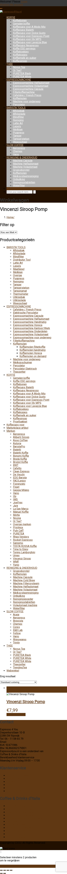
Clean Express (21, 471)
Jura (15, 505)
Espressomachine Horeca (27, 325)
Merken (11, 430)
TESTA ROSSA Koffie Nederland (25, 818)
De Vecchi (19, 474)
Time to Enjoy (20, 549)
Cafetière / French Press (27, 95)
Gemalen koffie (21, 23)
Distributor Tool (22, 259)
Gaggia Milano (21, 490)
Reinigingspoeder (23, 599)
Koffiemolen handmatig (33, 350)
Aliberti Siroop (21, 437)
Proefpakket (20, 421)
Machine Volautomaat (25, 166)
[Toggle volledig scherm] (4, 870)
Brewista (18, 620)
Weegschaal (20, 142)
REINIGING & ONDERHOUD (22, 157)
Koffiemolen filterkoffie (32, 346)
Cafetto (17, 468)
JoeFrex (17, 502)
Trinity (16, 642)
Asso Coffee (20, 440)
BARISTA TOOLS (16, 107)
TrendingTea (20, 667)
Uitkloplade (19, 300)
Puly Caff (18, 530)
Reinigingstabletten (24, 182)
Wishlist (5, 4)
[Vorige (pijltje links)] (1, 873)
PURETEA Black (22, 73)
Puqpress (18, 132)
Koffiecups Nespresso (26, 45)
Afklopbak (19, 110)
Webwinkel (13, 670)
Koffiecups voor (15, 424)
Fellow (17, 633)
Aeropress (19, 148)
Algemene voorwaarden (20, 775)
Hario (16, 154)
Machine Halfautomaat (25, 163)
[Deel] (8, 870)
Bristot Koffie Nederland (20, 812)
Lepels (17, 126)
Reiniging (18, 120)
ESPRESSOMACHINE (19, 79)
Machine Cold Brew (24, 580)
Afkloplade (19, 113)
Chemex (17, 151)
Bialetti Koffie (20, 452)
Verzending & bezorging (20, 791)
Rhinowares (19, 639)
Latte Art (18, 123)
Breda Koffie (20, 459)
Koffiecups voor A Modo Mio (29, 26)
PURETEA (18, 533)
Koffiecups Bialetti (23, 29)
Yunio (16, 564)
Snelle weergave (16, 714)
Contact (11, 781)
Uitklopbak (19, 297)
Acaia (16, 614)
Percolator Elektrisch (25, 368)
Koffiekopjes (20, 54)
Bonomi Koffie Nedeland (20, 815)
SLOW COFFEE (15, 145)
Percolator (19, 104)
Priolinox (18, 527)
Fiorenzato (19, 483)
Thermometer (20, 294)
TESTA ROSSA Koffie (25, 546)
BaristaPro (19, 446)
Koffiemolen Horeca (31, 353)
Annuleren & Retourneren (20, 778)
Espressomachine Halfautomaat (31, 82)
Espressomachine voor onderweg (32, 337)
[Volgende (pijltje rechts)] (4, 873)
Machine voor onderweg (26, 101)
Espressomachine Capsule (28, 89)
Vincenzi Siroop (22, 558)
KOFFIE (11, 17)
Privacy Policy (15, 787)
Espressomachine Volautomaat (30, 85)
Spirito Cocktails (16, 837)
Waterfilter (19, 185)
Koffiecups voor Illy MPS (27, 39)
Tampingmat (20, 290)
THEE (10, 64)
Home (10, 217)
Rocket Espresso (23, 539)
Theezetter (19, 371)
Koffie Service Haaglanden (21, 827)
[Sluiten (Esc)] (11, 870)
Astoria (17, 443)
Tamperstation (21, 138)
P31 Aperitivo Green (18, 834)
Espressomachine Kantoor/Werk (31, 328)
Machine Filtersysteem (26, 583)
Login (24, 1)
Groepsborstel (21, 170)
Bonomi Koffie (21, 455)
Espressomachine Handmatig (29, 322)
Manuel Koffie (21, 511)
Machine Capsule (23, 160)
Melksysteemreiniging (26, 176)
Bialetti (17, 449)
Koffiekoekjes (21, 51)
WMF (16, 561)
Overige (17, 275)
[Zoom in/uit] (1, 870)
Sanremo (18, 543)
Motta (16, 515)
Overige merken (22, 524)
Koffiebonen (20, 20)
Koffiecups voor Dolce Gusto (29, 33)
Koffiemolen (20, 98)
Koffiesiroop (20, 61)
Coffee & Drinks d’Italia (20, 805)
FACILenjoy (19, 480)
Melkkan (18, 129)
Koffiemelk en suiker (24, 57)
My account (16, 4)
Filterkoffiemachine (24, 92)
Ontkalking (19, 179)
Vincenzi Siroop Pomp (26, 701)
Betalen (11, 784)
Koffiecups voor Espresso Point (31, 36)
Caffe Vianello (15, 821)
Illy (14, 496)
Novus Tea (19, 67)
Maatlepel (18, 269)
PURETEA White (22, 76)
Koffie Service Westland (20, 830)
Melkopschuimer (22, 362)
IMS (15, 499)
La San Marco (20, 508)
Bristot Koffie (20, 462)
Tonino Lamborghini (24, 552)
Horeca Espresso (16, 824)
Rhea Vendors (21, 536)
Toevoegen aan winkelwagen (23, 688)
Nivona (17, 518)
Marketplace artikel (17, 427)
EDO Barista (20, 477)
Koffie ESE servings (24, 48)
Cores (16, 627)
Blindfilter (18, 117)
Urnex (16, 555)
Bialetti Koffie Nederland (20, 809)
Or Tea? (17, 70)
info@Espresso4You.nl (20, 741)
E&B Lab (18, 630)
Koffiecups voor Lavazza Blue (30, 42)
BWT (15, 465)
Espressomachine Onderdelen (30, 331)
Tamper (17, 135)
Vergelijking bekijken (11, 866)
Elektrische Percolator (25, 312)
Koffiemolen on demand (33, 356)
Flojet (16, 487)
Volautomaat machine (25, 605)
